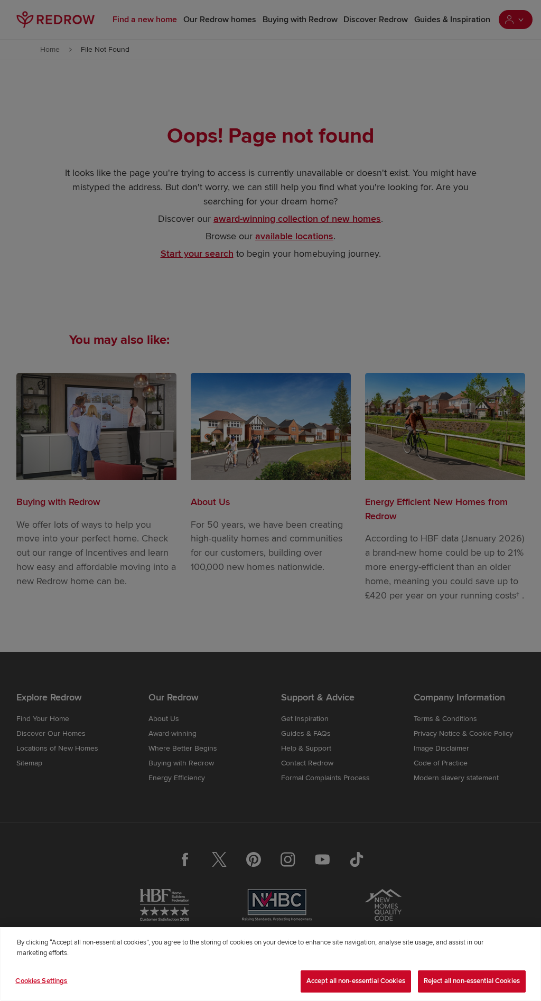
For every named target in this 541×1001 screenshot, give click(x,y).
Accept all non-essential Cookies (355, 981)
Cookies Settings (41, 981)
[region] (270, 964)
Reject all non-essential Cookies (472, 981)
